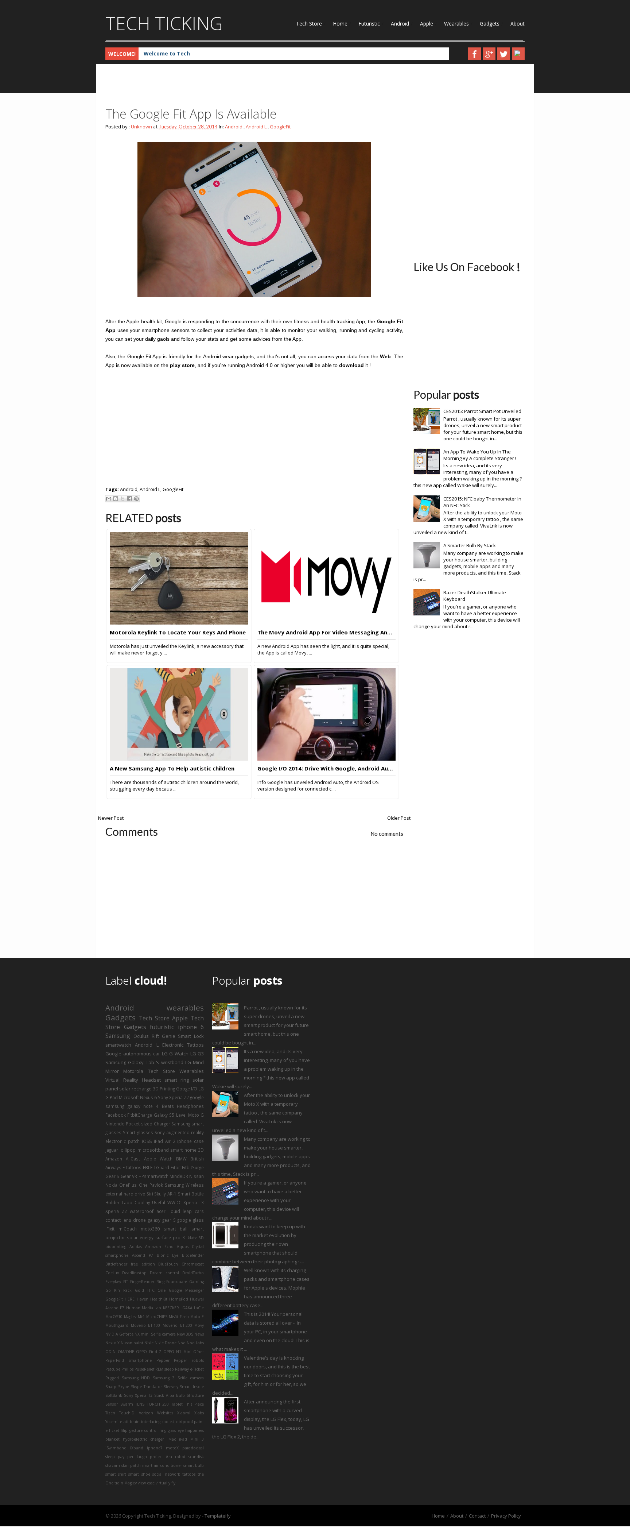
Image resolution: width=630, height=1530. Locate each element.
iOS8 (147, 1141)
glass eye (175, 1430)
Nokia (111, 1185)
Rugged (112, 1377)
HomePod (178, 1299)
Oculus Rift (146, 1036)
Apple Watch (158, 1159)
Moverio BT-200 (177, 1325)
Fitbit (176, 1167)
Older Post (399, 818)
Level (181, 1115)
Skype (123, 1386)
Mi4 (141, 1316)
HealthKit (158, 1299)
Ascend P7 (142, 1255)
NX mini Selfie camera (155, 1334)
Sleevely (171, 1386)
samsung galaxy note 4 (132, 1106)
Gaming (196, 1281)
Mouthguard (116, 1325)
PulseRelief (144, 1369)
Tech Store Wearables (176, 1071)
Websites (165, 1412)
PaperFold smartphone (128, 1360)
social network (166, 1474)
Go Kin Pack (118, 1290)
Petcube (112, 1369)
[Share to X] (122, 498)
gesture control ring (147, 1430)
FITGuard (159, 1167)
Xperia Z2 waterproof (129, 1211)
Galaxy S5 (164, 1115)
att (126, 1421)
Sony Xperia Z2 (173, 1097)
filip (124, 1430)
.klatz (192, 1237)
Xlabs (199, 1412)
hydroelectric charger (143, 1439)
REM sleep (164, 1369)
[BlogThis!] (115, 498)
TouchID (127, 1412)
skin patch (131, 1465)
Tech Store (309, 23)
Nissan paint (132, 1342)
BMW (181, 1159)
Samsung (117, 1036)
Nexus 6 (148, 1097)
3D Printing (164, 1089)
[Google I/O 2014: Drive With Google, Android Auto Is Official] (326, 759)
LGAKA (186, 1307)
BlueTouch (168, 1264)
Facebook (115, 1115)
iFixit (109, 1229)
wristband (172, 1062)
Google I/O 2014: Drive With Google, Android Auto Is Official (326, 768)
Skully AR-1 (165, 1194)
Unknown (141, 126)
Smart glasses (138, 1132)
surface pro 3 (170, 1237)
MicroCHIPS (156, 1316)
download (351, 365)
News (199, 1334)
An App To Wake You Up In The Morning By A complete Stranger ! (479, 454)
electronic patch (122, 1141)
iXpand (136, 1447)
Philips (127, 1369)
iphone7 (155, 1447)
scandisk (196, 1456)
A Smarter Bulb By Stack (469, 545)
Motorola (133, 1071)
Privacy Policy (506, 1515)
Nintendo (115, 1124)
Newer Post (111, 818)
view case (146, 1482)
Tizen (110, 1412)
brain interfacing (145, 1421)
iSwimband (116, 1447)
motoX (172, 1447)
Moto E (197, 1316)
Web (385, 356)
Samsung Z (164, 1377)
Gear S (112, 1176)
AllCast (133, 1159)
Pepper (163, 1360)
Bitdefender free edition (130, 1264)
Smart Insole (192, 1386)
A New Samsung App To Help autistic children (172, 768)
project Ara (161, 1456)
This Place (194, 1404)
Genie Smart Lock (183, 1036)
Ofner (198, 1351)
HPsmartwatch (153, 1176)
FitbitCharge (139, 1115)
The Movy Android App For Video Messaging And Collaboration (326, 632)
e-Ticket (112, 1430)
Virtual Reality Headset (133, 1080)
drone (139, 1220)
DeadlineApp (134, 1272)
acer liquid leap (174, 1211)
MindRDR (179, 1176)
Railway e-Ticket (189, 1369)
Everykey (113, 1281)
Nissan (196, 1176)
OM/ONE (126, 1351)
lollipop (128, 1150)
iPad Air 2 (164, 1141)
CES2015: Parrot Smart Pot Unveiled (482, 411)
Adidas (135, 1246)
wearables (185, 1007)
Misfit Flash (179, 1316)
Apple (426, 23)
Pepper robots (189, 1360)
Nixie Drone (165, 1342)
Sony (160, 1132)
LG (188, 1062)
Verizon (146, 1412)
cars (199, 1211)
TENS (139, 1404)
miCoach (127, 1229)
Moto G (196, 1115)
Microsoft (129, 1097)
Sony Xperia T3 (138, 1395)
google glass (190, 1220)
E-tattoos (131, 1167)
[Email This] (108, 498)
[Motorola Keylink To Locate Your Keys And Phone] (179, 622)
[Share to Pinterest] (136, 498)
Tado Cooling (135, 1202)
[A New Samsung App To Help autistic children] (179, 759)
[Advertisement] (238, 87)
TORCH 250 (158, 1404)
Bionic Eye (167, 1255)
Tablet (177, 1404)
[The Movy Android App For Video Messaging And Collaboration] (326, 622)
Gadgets (489, 23)
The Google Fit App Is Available (191, 113)
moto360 (150, 1229)
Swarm (126, 1404)
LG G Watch (175, 1053)
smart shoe (139, 1474)
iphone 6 (191, 1027)
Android (400, 23)
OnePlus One (133, 1185)
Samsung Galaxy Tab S (132, 1062)
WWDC (174, 1202)
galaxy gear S (162, 1220)
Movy (199, 1325)
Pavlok (156, 1185)
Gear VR (129, 1176)
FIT (125, 1281)
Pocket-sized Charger (148, 1124)
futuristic (162, 1027)
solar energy (140, 1237)
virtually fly (165, 1482)
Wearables (456, 23)
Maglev (130, 1316)
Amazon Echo (159, 1246)
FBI (146, 1167)
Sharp (110, 1386)
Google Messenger (186, 1290)
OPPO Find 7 (148, 1351)
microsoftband (153, 1150)
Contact (477, 1515)
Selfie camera (191, 1377)
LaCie (199, 1307)
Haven (142, 1299)
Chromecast (193, 1264)
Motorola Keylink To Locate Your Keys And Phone (178, 632)
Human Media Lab (144, 1307)
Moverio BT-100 (145, 1325)
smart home (183, 1150)
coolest (168, 1421)
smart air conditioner (162, 1465)
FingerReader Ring (147, 1281)
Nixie (148, 1342)
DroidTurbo (193, 1272)
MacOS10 (113, 1316)
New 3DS (185, 1334)
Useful (158, 1202)
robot (180, 1456)
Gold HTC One (150, 1290)
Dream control (164, 1272)
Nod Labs (195, 1342)
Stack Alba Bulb (169, 1395)
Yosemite (113, 1421)
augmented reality (185, 1132)
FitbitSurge (193, 1167)
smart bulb (193, 1465)
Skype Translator (146, 1386)
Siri (150, 1194)
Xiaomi (183, 1412)
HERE (130, 1299)
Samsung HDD (136, 1377)
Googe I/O (186, 1089)
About (517, 23)
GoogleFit (280, 126)
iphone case (190, 1141)
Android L (256, 126)
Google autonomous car (132, 1053)
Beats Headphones (183, 1106)
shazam (112, 1465)
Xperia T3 (193, 1202)
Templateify (218, 1515)
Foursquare (176, 1281)
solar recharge (135, 1088)
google (197, 1097)
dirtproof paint (190, 1421)
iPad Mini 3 (191, 1439)
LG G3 (197, 1053)
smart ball (176, 1229)
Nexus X (112, 1342)
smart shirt (115, 1474)
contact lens (118, 1220)
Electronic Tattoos (183, 1045)
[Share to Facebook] (129, 498)
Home (340, 23)
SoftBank (113, 1395)
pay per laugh (132, 1456)
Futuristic (369, 23)
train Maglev (125, 1482)
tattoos (188, 1474)
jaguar (111, 1150)
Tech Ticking (164, 23)
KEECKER (171, 1307)
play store (182, 365)
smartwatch (118, 1045)
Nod (182, 1342)
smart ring (176, 1080)
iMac (171, 1439)
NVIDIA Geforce (119, 1334)
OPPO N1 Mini (177, 1351)
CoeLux (112, 1272)
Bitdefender (193, 1255)
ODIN (110, 1351)
